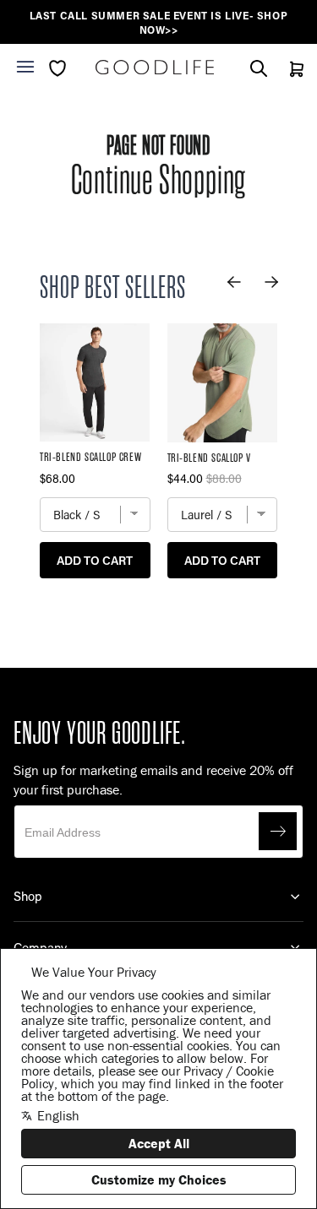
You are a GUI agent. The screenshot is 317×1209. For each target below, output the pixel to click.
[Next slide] (271, 282)
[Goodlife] (155, 67)
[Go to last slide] (234, 282)
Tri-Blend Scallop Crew (90, 457)
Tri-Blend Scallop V (209, 458)
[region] (158, 22)
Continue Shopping (159, 180)
